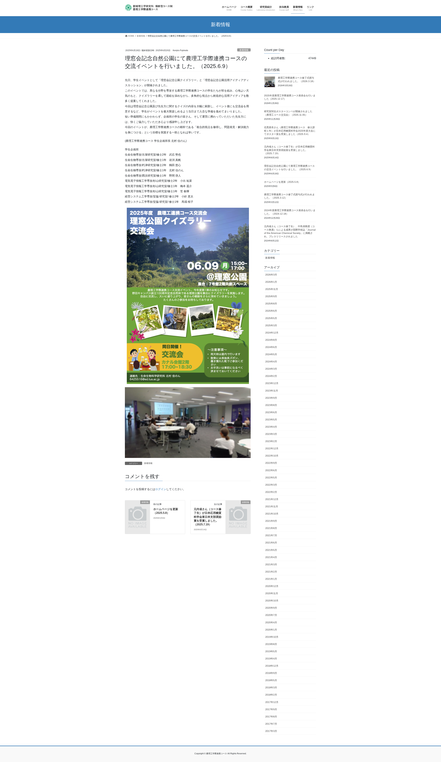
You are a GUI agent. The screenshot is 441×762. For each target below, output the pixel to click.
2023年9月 (271, 397)
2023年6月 (271, 412)
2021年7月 (271, 535)
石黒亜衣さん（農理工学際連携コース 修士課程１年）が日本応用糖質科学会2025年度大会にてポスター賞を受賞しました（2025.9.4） (289, 130)
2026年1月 (271, 282)
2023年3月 (271, 434)
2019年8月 (271, 644)
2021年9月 (271, 521)
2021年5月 (271, 550)
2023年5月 (271, 419)
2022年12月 (271, 448)
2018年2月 (271, 694)
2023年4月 (271, 426)
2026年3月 (271, 274)
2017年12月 (271, 702)
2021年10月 (271, 513)
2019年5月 (271, 651)
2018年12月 (271, 665)
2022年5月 (271, 477)
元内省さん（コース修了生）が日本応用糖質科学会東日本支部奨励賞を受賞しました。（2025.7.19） (207, 517)
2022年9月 (271, 463)
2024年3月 (271, 368)
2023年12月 (271, 383)
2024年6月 (271, 347)
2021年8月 (271, 528)
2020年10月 (271, 600)
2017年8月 (271, 716)
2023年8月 (271, 405)
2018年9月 (271, 673)
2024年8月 (271, 339)
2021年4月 (271, 557)
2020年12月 (271, 586)
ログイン (160, 489)
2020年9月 (271, 607)
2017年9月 (271, 709)
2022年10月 (271, 455)
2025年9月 (271, 296)
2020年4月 (271, 622)
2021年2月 (271, 571)
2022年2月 (271, 492)
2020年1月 (271, 629)
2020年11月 (271, 593)
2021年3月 (271, 564)
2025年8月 (271, 303)
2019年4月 (271, 658)
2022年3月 (271, 484)
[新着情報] (137, 507)
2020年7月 (271, 615)
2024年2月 (271, 376)
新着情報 (243, 50)
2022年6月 (271, 470)
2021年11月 (271, 506)
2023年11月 (271, 390)
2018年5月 (271, 680)
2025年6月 (271, 310)
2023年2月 (271, 441)
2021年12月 (271, 499)
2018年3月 (271, 687)
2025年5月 (271, 318)
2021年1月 (271, 579)
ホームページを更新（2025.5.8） (282, 182)
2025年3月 (271, 325)
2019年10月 (271, 637)
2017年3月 (271, 731)
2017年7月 (271, 723)
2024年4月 (271, 361)
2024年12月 (271, 332)
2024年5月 (271, 354)
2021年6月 (271, 542)
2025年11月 (271, 289)
